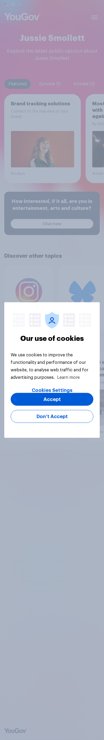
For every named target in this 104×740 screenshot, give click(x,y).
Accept (52, 399)
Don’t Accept (52, 416)
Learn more (68, 377)
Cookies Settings (52, 390)
